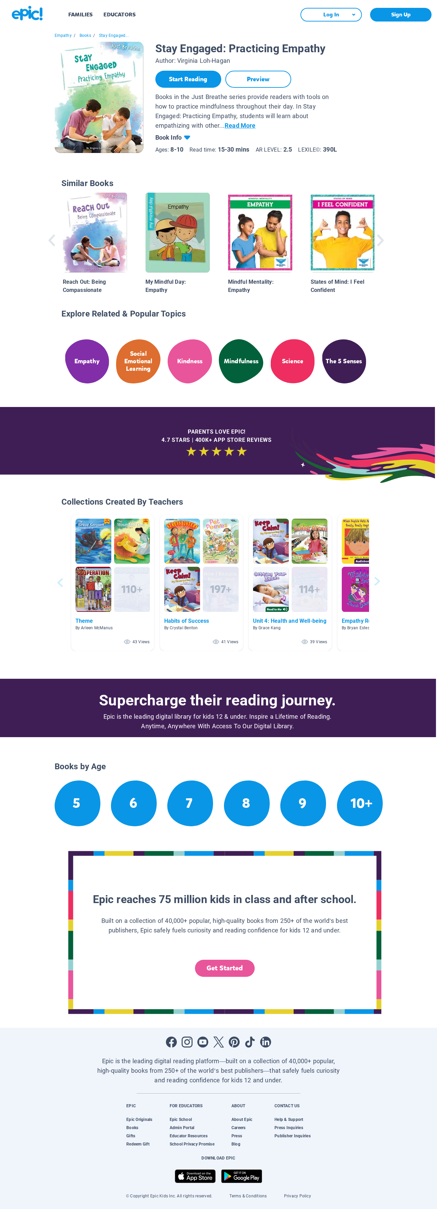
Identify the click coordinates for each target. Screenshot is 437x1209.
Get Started (225, 968)
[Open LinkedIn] (265, 1042)
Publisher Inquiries (292, 1136)
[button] (112, 582)
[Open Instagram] (187, 1042)
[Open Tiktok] (249, 1042)
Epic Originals (139, 1119)
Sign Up (401, 14)
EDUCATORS (119, 14)
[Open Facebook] (171, 1042)
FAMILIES (80, 14)
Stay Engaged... (114, 35)
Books (85, 35)
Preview (258, 79)
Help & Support (288, 1119)
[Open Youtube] (202, 1042)
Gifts (130, 1136)
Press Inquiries (288, 1127)
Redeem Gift (138, 1144)
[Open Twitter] (218, 1042)
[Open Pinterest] (234, 1042)
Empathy (63, 35)
